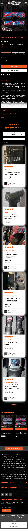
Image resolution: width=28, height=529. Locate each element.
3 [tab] (15, 438)
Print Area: (6, 51)
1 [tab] (12, 438)
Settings (14, 520)
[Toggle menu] (2, 3)
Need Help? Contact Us (14, 448)
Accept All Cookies (14, 526)
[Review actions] (23, 167)
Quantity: (3, 57)
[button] (14, 70)
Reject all (14, 523)
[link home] (14, 3)
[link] (7, 421)
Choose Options (7, 429)
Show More (13, 218)
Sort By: (15, 142)
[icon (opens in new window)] (2, 494)
